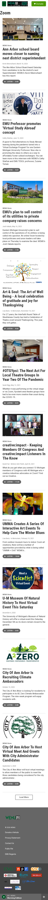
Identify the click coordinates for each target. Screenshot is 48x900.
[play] (4, 897)
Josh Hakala (7, 226)
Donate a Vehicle (12, 832)
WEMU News (7, 45)
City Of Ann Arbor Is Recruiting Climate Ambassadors (18, 677)
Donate (39, 4)
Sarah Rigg (6, 385)
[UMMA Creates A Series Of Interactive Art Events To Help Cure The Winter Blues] (23, 504)
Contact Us (9, 843)
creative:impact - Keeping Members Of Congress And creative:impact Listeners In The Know (24, 451)
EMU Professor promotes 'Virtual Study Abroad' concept (22, 128)
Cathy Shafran (8, 138)
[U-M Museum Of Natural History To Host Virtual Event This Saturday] (23, 578)
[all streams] (44, 897)
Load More (24, 797)
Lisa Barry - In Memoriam (11, 311)
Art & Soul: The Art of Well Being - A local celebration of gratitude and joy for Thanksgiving (23, 298)
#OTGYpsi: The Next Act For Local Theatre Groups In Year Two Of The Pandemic (24, 375)
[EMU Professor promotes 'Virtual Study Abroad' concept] (23, 103)
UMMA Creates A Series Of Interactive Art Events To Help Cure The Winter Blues (24, 528)
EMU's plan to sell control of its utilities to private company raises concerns (22, 216)
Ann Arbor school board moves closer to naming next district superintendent (24, 53)
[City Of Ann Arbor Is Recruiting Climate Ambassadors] (23, 652)
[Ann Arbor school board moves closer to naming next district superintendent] (23, 29)
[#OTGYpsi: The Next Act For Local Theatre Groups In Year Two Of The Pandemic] (23, 351)
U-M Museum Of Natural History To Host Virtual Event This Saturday (21, 602)
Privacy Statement (12, 838)
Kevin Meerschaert (9, 64)
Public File (9, 849)
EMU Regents (10, 854)
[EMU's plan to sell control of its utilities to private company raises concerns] (23, 192)
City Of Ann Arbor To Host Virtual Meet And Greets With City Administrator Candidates (22, 753)
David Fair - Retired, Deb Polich (13, 464)
